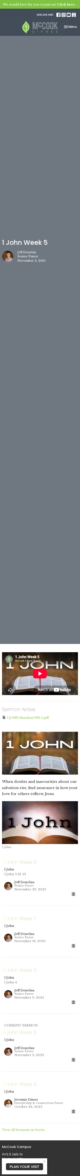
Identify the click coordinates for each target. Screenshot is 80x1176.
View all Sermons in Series (23, 1130)
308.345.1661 (45, 15)
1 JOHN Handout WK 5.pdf (28, 718)
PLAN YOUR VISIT (24, 1166)
